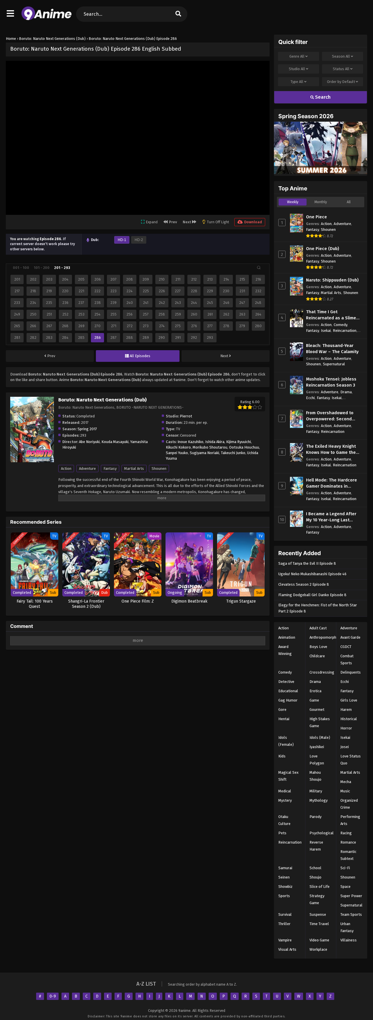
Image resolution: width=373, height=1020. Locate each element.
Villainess (348, 940)
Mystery (285, 800)
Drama (346, 392)
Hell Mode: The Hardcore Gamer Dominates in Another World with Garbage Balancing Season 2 (334, 483)
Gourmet (316, 709)
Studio (297, 69)
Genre (297, 56)
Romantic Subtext (348, 855)
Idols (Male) (319, 737)
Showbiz (285, 886)
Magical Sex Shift (288, 776)
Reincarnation (344, 330)
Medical (284, 791)
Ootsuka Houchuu (244, 447)
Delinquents (350, 672)
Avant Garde (350, 637)
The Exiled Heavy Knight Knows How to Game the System (331, 450)
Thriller (284, 924)
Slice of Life (319, 886)
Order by (341, 81)
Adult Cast (318, 628)
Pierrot (186, 416)
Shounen (159, 468)
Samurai (285, 868)
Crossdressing (321, 672)
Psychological (321, 833)
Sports (284, 896)
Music (345, 791)
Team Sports (351, 914)
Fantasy (110, 468)
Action (66, 468)
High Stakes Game (319, 722)
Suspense (317, 914)
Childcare (317, 656)
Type (297, 81)
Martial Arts (134, 468)
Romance (348, 842)
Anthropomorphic (324, 637)
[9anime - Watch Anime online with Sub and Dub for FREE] (46, 19)
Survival (285, 914)
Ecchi (310, 398)
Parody (315, 816)
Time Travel (319, 924)
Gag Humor (288, 700)
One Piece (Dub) (322, 248)
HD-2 (139, 240)
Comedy (340, 325)
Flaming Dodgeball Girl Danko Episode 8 (312, 595)
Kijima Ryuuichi (238, 442)
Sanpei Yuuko (177, 453)
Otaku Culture (284, 820)
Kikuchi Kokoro (178, 447)
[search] (178, 14)
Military (315, 791)
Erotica (315, 691)
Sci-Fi (345, 868)
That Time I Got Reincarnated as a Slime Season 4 (331, 315)
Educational (288, 691)
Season (341, 56)
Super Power (351, 896)
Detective (286, 681)
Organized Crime (349, 804)
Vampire (285, 940)
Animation (286, 637)
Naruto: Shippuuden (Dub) (332, 280)
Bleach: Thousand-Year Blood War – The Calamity (332, 348)
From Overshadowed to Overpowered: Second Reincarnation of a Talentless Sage (329, 416)
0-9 (53, 996)
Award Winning (285, 650)
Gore (282, 709)
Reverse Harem (316, 845)
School (315, 868)
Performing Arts (350, 820)
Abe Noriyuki (89, 442)
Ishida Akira (214, 442)
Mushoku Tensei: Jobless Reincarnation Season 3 (331, 382)
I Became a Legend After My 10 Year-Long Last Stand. (331, 517)
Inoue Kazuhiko (190, 442)
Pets (282, 833)
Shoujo (315, 877)
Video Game (319, 940)
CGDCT (345, 646)
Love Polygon (316, 759)
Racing (346, 833)
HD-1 (122, 240)
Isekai (326, 330)
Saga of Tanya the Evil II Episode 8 (307, 563)
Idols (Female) (286, 741)
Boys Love (318, 646)
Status (341, 69)
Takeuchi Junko (233, 453)
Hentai (283, 719)
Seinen (284, 877)
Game (314, 700)
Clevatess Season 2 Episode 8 (303, 584)
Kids (282, 756)
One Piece (316, 216)
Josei (344, 747)
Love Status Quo (350, 759)
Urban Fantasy (346, 927)
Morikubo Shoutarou (210, 447)
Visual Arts (287, 949)
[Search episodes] (259, 267)
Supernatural (334, 364)
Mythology (318, 800)
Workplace (318, 949)
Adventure (87, 468)
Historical (348, 719)
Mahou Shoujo (315, 776)
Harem (346, 709)
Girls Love (348, 700)
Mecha (345, 782)
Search (322, 97)
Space (345, 886)
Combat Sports (346, 659)
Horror (346, 728)
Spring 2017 (87, 429)
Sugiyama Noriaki (204, 453)
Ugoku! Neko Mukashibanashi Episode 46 (312, 574)
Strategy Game (316, 899)
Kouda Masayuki (115, 442)
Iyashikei (316, 747)
